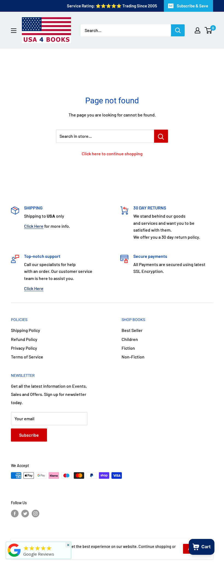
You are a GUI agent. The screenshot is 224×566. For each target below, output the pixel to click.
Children (130, 339)
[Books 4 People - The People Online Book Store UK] (14, 557)
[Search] (178, 30)
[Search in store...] (161, 136)
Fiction (128, 348)
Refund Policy (24, 339)
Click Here (33, 226)
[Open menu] (13, 30)
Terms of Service (27, 356)
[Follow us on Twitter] (25, 513)
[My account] (197, 30)
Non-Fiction (133, 356)
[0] (208, 30)
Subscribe (29, 434)
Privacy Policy (24, 348)
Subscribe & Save (192, 5)
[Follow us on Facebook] (15, 513)
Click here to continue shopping (112, 153)
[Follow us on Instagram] (35, 513)
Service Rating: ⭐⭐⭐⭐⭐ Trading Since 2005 (112, 5)
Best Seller (132, 330)
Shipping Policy (25, 330)
